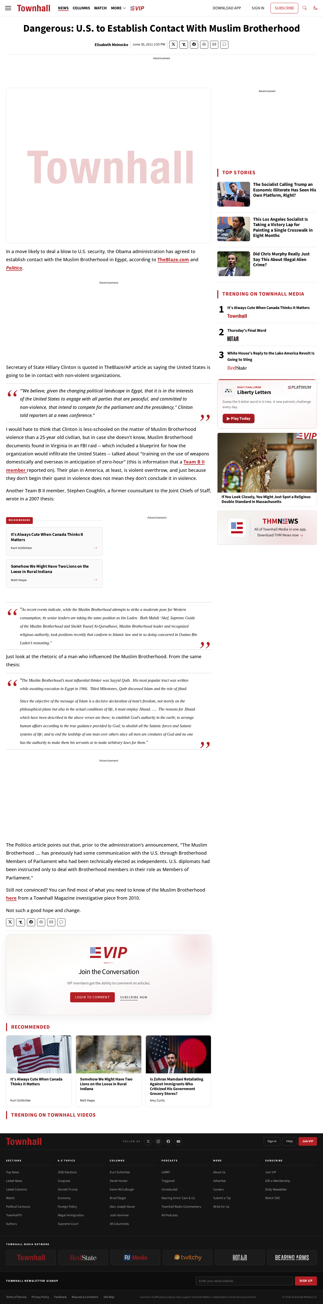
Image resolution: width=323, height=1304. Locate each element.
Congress (64, 1181)
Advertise (219, 1181)
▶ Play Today (238, 418)
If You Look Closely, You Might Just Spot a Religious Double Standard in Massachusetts (266, 499)
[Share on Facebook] (194, 45)
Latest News (14, 1181)
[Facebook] (168, 1141)
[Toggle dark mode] (315, 8)
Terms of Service (16, 1297)
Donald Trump (67, 1189)
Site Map (108, 1297)
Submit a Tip (222, 1198)
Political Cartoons (18, 1206)
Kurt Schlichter (20, 1100)
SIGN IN (258, 8)
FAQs (289, 1141)
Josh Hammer (119, 1215)
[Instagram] (158, 1141)
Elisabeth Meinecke (111, 45)
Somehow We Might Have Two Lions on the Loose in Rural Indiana (106, 1084)
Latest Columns (16, 1189)
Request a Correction (85, 1297)
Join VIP (307, 1141)
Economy (64, 1198)
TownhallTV (14, 1215)
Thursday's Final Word (246, 330)
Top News (12, 1172)
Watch (10, 1198)
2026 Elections (67, 1172)
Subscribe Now (133, 997)
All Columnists (119, 1224)
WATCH (100, 8)
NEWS (63, 8)
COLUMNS (81, 8)
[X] (148, 1141)
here (11, 898)
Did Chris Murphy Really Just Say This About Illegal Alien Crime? (281, 259)
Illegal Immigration (71, 1215)
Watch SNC (272, 1198)
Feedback (60, 1297)
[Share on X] (173, 45)
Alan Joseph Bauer (122, 1206)
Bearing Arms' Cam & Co (178, 1198)
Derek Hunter (119, 1181)
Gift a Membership (277, 1181)
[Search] (304, 8)
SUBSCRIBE (284, 8)
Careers (218, 1189)
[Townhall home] (23, 1141)
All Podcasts (170, 1215)
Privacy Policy (40, 1297)
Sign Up (306, 1280)
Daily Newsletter (276, 1189)
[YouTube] (178, 1141)
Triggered (168, 1181)
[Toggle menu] (8, 8)
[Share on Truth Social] (183, 45)
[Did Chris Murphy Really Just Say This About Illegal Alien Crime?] (233, 263)
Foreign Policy (67, 1206)
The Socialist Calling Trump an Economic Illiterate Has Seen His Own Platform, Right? (284, 190)
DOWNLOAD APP (227, 8)
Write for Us (221, 1206)
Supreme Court (68, 1224)
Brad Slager (118, 1198)
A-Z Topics (66, 1160)
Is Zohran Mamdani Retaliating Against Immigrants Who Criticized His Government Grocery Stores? (176, 1086)
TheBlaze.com (173, 259)
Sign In (272, 1141)
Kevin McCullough (122, 1189)
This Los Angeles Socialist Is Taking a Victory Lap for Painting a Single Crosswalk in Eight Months (283, 228)
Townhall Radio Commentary (181, 1206)
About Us (219, 1172)
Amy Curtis (157, 1100)
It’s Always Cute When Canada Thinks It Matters (36, 1081)
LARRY (166, 1172)
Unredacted (169, 1189)
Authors (11, 1224)
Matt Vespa (87, 1100)
